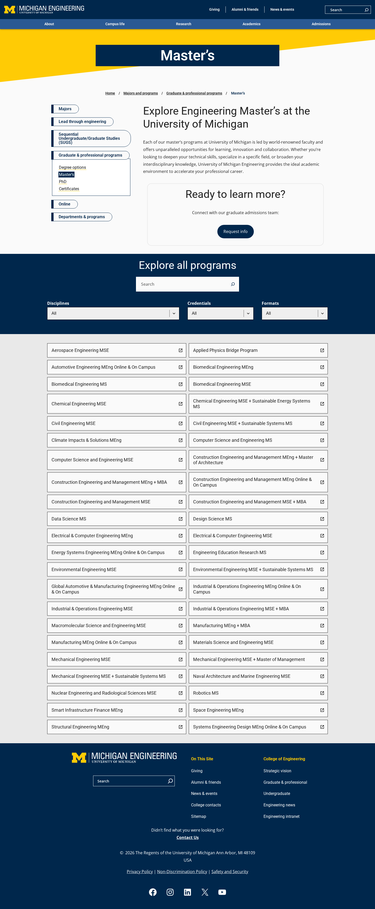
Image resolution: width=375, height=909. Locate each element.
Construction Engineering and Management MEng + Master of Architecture (253, 459)
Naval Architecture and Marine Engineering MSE (241, 676)
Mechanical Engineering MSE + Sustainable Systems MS (109, 676)
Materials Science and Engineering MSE (233, 642)
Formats (270, 303)
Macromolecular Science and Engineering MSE (99, 625)
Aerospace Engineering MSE (80, 350)
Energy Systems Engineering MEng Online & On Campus (108, 552)
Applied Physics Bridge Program (225, 350)
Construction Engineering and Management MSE (101, 501)
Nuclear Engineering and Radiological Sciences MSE (104, 693)
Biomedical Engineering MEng (223, 367)
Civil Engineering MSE (73, 423)
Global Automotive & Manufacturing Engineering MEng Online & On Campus (113, 589)
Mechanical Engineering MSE (81, 659)
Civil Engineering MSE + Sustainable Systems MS (242, 423)
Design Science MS (212, 518)
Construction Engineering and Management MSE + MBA (249, 501)
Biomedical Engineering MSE (222, 384)
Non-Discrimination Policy (182, 871)
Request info (235, 231)
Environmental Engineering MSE (84, 569)
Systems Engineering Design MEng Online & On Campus (249, 726)
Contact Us (188, 837)
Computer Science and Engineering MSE (92, 459)
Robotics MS (206, 693)
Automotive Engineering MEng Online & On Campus (103, 367)
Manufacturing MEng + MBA (221, 625)
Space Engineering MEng (218, 710)
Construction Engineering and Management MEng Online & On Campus (252, 482)
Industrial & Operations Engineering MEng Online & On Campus (247, 589)
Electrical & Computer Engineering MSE (232, 535)
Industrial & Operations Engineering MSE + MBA (241, 608)
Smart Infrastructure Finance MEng (87, 710)
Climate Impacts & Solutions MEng (86, 440)
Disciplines (58, 303)
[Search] (367, 9)
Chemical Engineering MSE (79, 403)
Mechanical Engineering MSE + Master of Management (249, 659)
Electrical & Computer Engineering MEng (92, 535)
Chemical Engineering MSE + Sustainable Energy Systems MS (251, 403)
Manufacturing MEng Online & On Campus (94, 642)
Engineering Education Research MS (229, 552)
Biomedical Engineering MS (79, 384)
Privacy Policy (140, 871)
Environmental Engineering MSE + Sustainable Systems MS (253, 569)
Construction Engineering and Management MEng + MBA (109, 482)
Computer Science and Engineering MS (232, 440)
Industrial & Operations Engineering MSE (92, 608)
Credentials (199, 303)
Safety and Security (229, 871)
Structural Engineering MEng (80, 726)
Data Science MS (69, 518)
